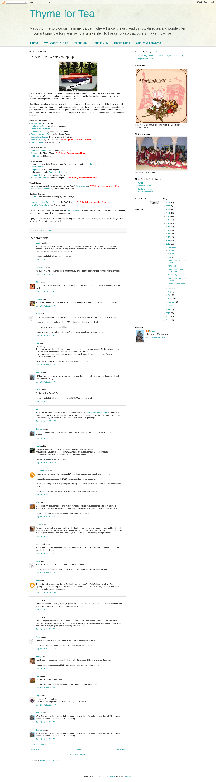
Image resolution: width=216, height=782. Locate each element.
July (170, 257)
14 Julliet (34, 197)
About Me (80, 42)
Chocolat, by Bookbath (40, 129)
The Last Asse (36, 142)
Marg (38, 314)
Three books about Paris (41, 134)
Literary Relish (37, 167)
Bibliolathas (80, 186)
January (171, 305)
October (171, 250)
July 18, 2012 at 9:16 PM (46, 382)
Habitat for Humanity (145, 189)
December (172, 247)
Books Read (122, 42)
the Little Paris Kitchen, (41, 205)
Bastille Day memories (40, 188)
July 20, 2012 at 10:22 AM (46, 536)
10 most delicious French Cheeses (45, 202)
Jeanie (39, 525)
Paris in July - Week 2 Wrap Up (176, 270)
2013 (168, 241)
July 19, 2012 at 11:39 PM (46, 463)
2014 (168, 237)
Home (34, 42)
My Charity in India (56, 42)
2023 (168, 206)
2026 (168, 203)
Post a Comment (39, 744)
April (170, 295)
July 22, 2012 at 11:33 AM (46, 592)
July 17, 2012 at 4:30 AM (46, 291)
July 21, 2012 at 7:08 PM (46, 573)
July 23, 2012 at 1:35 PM (46, 668)
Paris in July (100, 42)
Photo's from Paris (38, 178)
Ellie (38, 282)
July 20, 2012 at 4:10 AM (46, 517)
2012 (168, 244)
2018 (168, 223)
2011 (168, 310)
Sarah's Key (36, 123)
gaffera (112, 776)
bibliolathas (41, 268)
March (170, 299)
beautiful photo (73, 210)
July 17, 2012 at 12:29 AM (46, 260)
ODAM (140, 183)
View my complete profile (156, 337)
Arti (37, 409)
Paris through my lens (58, 172)
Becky (38, 657)
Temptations (36, 169)
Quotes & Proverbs (148, 42)
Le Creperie (95, 164)
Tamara (39, 373)
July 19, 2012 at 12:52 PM (46, 421)
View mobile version (78, 754)
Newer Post (34, 749)
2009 (168, 317)
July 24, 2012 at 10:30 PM (46, 705)
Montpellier (172, 266)
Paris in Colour (37, 140)
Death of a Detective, (40, 137)
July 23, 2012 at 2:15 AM (46, 610)
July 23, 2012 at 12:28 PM (46, 649)
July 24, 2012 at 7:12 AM (46, 688)
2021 (168, 213)
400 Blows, (35, 156)
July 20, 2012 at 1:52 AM (46, 495)
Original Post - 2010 (145, 59)
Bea (37, 343)
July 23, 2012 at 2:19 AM (46, 629)
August (171, 254)
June (170, 288)
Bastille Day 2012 (175, 275)
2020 (168, 216)
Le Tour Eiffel (36, 175)
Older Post (121, 749)
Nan (37, 503)
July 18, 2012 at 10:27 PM (46, 402)
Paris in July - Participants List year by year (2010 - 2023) (160, 56)
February (172, 302)
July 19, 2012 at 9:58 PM (46, 438)
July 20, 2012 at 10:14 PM (46, 553)
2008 (168, 320)
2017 (168, 227)
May (170, 292)
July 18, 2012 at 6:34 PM (46, 365)
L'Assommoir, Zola (38, 131)
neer (38, 581)
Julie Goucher (42, 471)
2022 (168, 210)
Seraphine (35, 153)
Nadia (38, 446)
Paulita (39, 299)
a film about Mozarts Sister (42, 151)
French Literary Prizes (176, 284)
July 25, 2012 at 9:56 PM (46, 722)
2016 (168, 230)
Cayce (38, 696)
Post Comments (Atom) (49, 760)
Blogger (129, 776)
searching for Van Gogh (97, 413)
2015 (168, 234)
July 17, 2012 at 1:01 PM (46, 306)
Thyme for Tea (62, 13)
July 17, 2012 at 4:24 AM (46, 274)
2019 (168, 220)
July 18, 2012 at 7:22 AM (46, 335)
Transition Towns (144, 186)
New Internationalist (145, 192)
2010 (168, 313)
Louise (39, 243)
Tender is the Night (39, 126)
